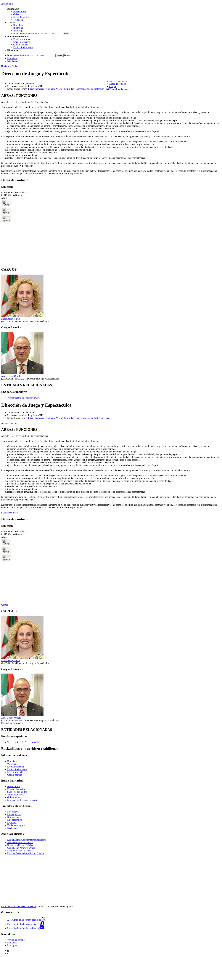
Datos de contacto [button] (117, 83)
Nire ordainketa (14, 820)
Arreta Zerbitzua (15, 794)
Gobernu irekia (14, 797)
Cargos (4, 604)
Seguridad (69, 89)
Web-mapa (18, 30)
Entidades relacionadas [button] (120, 89)
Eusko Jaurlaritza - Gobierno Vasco (45, 89)
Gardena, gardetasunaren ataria (22, 800)
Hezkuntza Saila (9, 66)
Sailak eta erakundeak (17, 792)
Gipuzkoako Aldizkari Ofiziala (22, 848)
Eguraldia (11, 822)
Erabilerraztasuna (21, 39)
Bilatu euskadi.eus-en (23, 33)
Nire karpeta (13, 61)
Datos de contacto (9, 512)
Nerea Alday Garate (10, 318)
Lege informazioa (15, 772)
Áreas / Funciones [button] (118, 81)
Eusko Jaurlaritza (21, 17)
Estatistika (12, 828)
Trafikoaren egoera (16, 825)
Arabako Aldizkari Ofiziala (20, 842)
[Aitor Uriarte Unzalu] (22, 373)
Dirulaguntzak (14, 814)
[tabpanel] (111, 134)
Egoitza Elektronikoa (23, 47)
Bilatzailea (18, 28)
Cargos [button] (112, 86)
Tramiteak (18, 19)
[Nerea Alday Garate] (22, 316)
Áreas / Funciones (9, 423)
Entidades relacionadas (12, 723)
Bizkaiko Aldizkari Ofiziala (20, 845)
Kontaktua (18, 25)
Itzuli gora (12, 945)
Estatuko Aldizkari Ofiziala (20, 850)
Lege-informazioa (21, 42)
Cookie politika (20, 44)
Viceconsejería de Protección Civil (93, 89)
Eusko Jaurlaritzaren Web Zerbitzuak (18, 906)
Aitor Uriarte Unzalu (11, 376)
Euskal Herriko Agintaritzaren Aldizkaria (26, 839)
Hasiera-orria (19, 11)
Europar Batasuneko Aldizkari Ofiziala (25, 853)
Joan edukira (7, 3)
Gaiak (16, 14)
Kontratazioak (14, 817)
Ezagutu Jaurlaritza (16, 789)
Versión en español (16, 940)
